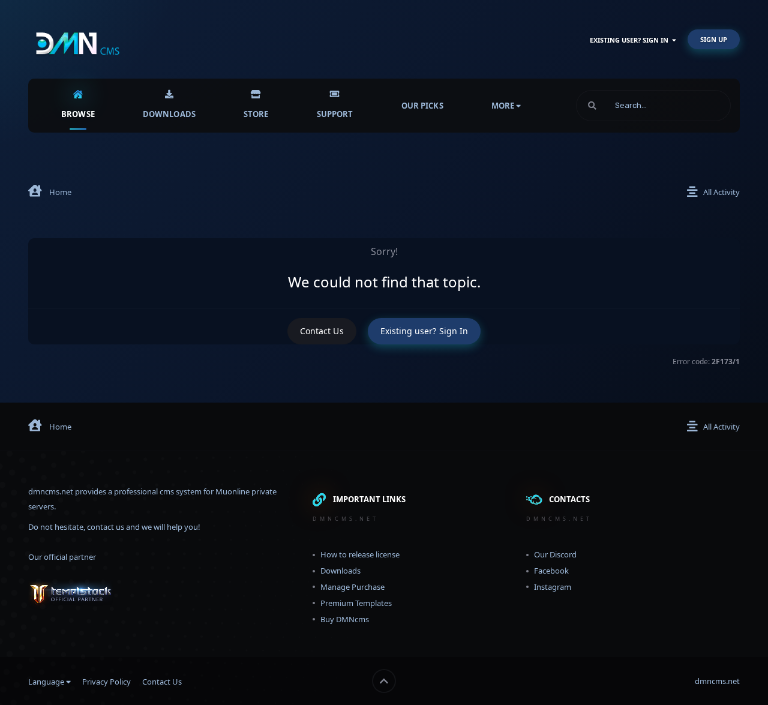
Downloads (169, 114)
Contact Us (322, 331)
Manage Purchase (352, 586)
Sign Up (713, 39)
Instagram (552, 586)
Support (335, 114)
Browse (78, 114)
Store (256, 114)
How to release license (360, 554)
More (503, 105)
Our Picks (422, 105)
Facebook (551, 570)
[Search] (592, 105)
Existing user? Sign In (631, 39)
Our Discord (555, 554)
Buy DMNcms (344, 619)
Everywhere (695, 105)
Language (47, 681)
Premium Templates (356, 603)
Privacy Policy (106, 681)
